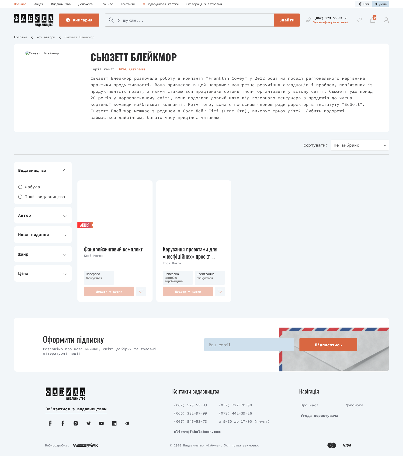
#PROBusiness (132, 69)
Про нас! (309, 405)
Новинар (20, 4)
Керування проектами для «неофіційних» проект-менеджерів (190, 252)
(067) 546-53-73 (190, 421)
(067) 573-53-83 (190, 405)
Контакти (128, 4)
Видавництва (60, 4)
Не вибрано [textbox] (346, 145)
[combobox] (360, 145)
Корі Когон (93, 256)
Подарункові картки (162, 4)
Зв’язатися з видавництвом (76, 408)
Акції (38, 4)
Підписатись (328, 344)
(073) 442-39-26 (235, 413)
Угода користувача (319, 415)
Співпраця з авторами (204, 4)
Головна (20, 37)
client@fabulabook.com (197, 431)
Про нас (107, 4)
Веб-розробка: (57, 445)
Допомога (85, 4)
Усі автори (45, 37)
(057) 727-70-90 (235, 405)
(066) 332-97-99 (190, 413)
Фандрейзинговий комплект (113, 249)
